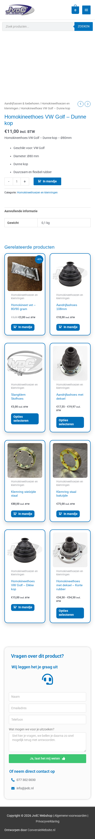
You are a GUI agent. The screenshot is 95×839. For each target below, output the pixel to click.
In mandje (50, 181)
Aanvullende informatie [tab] (21, 211)
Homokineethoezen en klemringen (37, 192)
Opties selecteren (20, 418)
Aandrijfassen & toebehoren (21, 103)
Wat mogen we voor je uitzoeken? (31, 729)
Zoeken (83, 26)
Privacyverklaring (47, 821)
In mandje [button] (25, 327)
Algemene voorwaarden (70, 815)
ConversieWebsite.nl (41, 830)
